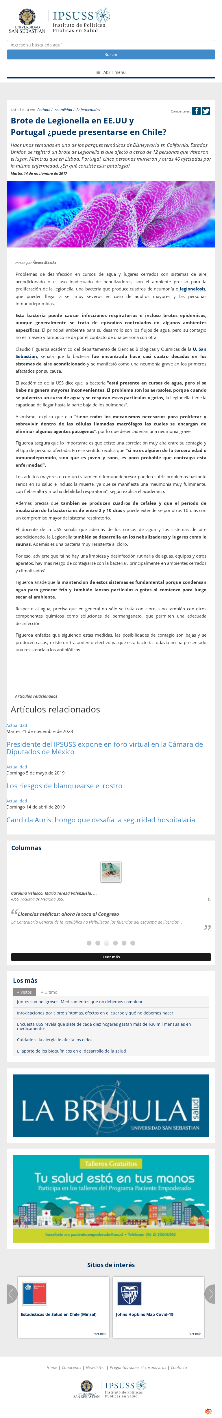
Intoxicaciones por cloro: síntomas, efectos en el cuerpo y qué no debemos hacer (95, 1013)
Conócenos (71, 1367)
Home (52, 1367)
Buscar (111, 54)
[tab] (24, 992)
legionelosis (192, 289)
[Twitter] (206, 111)
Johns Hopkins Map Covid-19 (144, 1314)
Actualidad (63, 109)
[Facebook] (196, 111)
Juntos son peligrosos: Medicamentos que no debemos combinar (80, 1001)
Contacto (179, 1367)
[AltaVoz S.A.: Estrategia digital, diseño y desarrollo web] (208, 1411)
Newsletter (95, 1367)
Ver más (100, 1333)
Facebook (196, 111)
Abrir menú (114, 72)
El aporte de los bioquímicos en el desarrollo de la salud (71, 1051)
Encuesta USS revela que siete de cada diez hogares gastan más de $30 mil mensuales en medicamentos (104, 1026)
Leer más (111, 956)
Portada (43, 109)
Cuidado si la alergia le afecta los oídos (54, 1039)
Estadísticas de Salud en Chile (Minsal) (59, 1314)
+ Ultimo (49, 992)
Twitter (206, 111)
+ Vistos (24, 992)
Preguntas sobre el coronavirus (138, 1367)
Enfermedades (88, 109)
